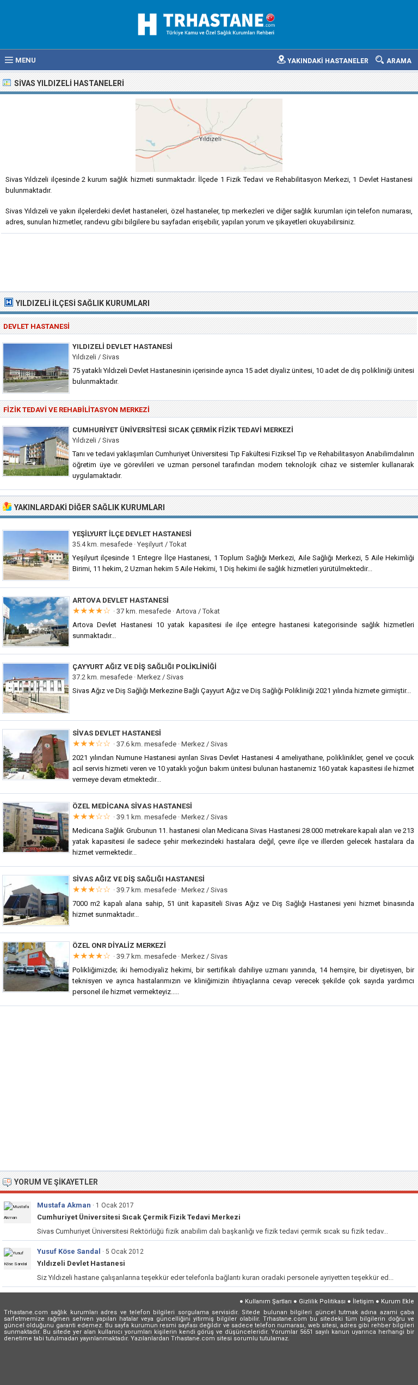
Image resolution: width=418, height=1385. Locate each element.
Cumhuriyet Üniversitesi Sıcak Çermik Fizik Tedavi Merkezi (182, 430)
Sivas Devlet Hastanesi (116, 733)
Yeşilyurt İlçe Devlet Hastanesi (132, 534)
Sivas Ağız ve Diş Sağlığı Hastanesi (138, 879)
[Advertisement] (209, 261)
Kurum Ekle (397, 1301)
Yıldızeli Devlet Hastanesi (122, 346)
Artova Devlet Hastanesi (120, 600)
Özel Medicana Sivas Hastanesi (132, 806)
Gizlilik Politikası (322, 1301)
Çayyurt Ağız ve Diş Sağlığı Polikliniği (144, 667)
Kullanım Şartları (268, 1301)
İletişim (363, 1301)
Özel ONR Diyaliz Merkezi (119, 945)
